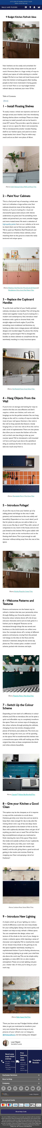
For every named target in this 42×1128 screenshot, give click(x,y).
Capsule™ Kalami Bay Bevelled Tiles (23, 794)
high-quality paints (9, 224)
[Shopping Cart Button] (39, 7)
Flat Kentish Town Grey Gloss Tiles (23, 389)
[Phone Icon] (25, 7)
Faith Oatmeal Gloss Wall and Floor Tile (23, 187)
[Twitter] (9, 1088)
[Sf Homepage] (9, 7)
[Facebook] (3, 1088)
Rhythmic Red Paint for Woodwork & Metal (22, 288)
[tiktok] (39, 1088)
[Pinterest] (21, 1088)
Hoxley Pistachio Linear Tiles (23, 591)
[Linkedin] (33, 1088)
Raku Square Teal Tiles (23, 1017)
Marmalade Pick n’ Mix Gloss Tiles (23, 496)
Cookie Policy (31, 1123)
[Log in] (34, 7)
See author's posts (16, 1044)
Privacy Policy (21, 1123)
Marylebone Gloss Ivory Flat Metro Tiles (21, 290)
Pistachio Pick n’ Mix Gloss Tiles (23, 696)
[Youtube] (27, 1088)
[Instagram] (15, 1088)
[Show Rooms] (30, 7)
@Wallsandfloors (9, 1035)
